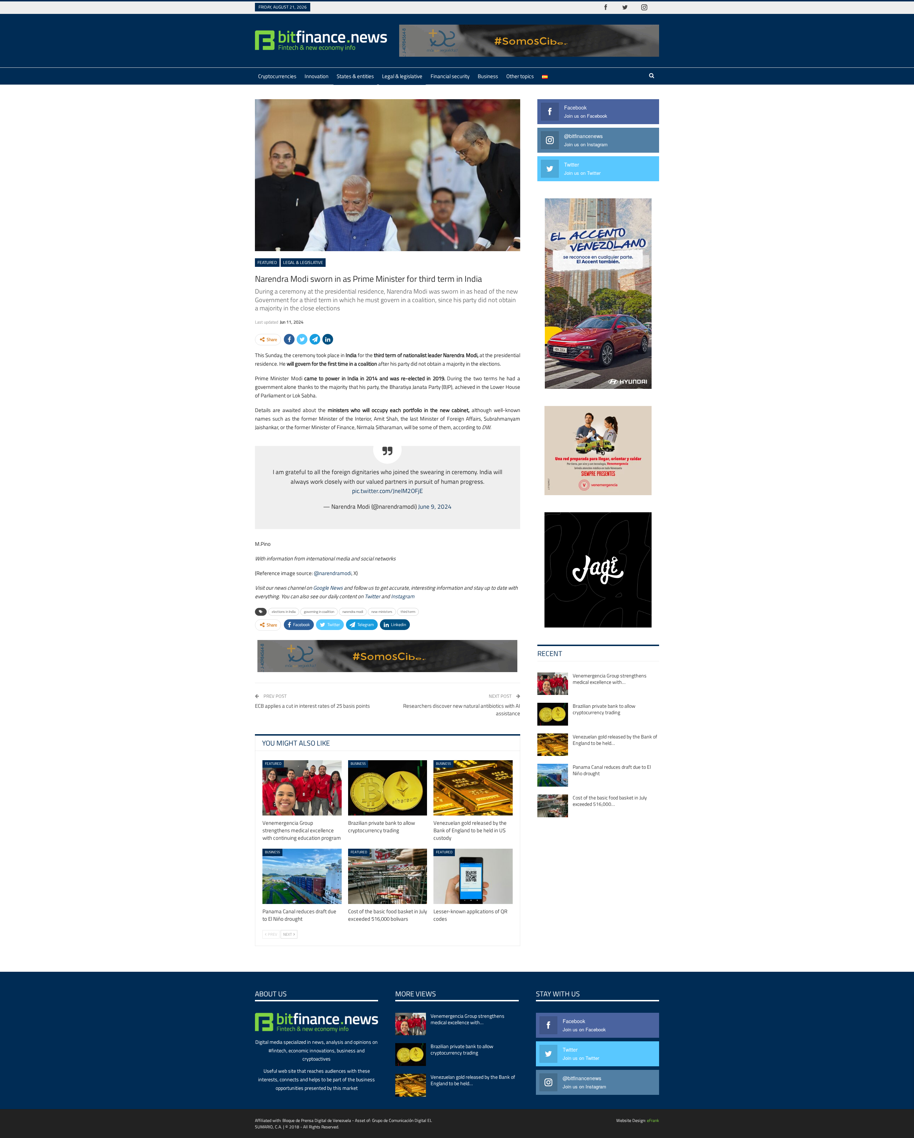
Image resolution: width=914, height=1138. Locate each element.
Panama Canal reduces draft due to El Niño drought (612, 770)
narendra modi (352, 611)
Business (488, 76)
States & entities (355, 76)
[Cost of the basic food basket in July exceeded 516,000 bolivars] (387, 876)
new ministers (381, 611)
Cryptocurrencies (277, 76)
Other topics (520, 76)
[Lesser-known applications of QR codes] (473, 876)
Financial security (450, 76)
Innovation (316, 76)
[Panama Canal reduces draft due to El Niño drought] (302, 876)
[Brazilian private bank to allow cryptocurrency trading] (387, 788)
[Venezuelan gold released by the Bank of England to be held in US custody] (473, 788)
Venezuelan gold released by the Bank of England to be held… (615, 740)
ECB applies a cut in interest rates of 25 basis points (312, 706)
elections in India (284, 611)
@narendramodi (332, 573)
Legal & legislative (402, 76)
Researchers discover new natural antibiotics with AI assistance (461, 709)
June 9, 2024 (435, 506)
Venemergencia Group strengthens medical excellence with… (610, 679)
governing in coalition (319, 611)
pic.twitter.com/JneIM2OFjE (387, 490)
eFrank (653, 1120)
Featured (267, 262)
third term (408, 611)
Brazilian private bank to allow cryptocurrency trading (604, 709)
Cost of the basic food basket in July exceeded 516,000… (610, 801)
